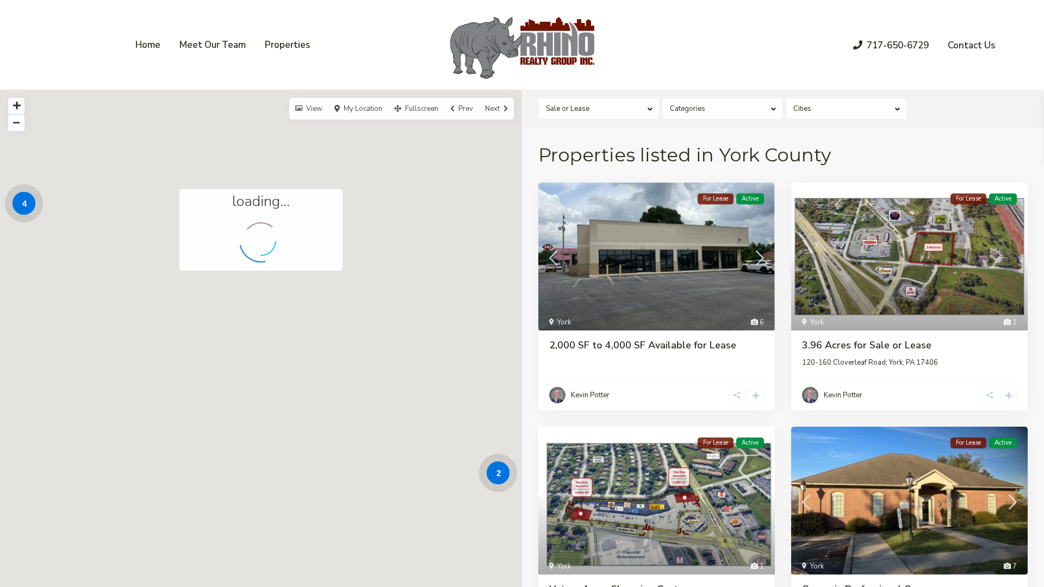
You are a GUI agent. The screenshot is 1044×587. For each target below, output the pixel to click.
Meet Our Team (212, 45)
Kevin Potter (590, 395)
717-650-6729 (898, 45)
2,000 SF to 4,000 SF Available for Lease (642, 345)
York (564, 322)
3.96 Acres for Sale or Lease (866, 345)
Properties (287, 45)
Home (147, 45)
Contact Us (971, 45)
